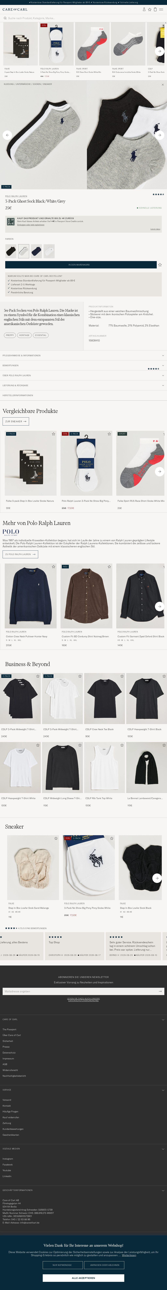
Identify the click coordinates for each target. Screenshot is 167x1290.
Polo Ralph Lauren (49, 69)
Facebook (8, 1164)
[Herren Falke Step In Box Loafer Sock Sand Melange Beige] (33, 867)
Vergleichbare (30, 411)
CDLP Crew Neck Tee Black (99, 729)
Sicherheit (8, 1041)
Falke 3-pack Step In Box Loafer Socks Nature (30, 500)
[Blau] (36, 251)
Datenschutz (9, 1052)
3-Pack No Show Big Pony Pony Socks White (54, 72)
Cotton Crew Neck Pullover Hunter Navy (26, 636)
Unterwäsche (23, 84)
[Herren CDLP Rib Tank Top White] (104, 767)
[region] (83, 946)
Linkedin (7, 1176)
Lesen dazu (155, 229)
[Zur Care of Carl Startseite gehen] (15, 9)
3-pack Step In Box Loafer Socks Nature (19, 72)
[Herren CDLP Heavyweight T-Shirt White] (20, 767)
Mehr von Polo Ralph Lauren (36, 523)
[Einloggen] (144, 9)
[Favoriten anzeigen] (149, 9)
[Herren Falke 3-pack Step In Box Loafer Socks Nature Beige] (20, 44)
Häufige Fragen (10, 1111)
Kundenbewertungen (13, 1129)
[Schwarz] (11, 251)
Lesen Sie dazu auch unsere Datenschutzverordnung (83, 1000)
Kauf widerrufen (11, 1117)
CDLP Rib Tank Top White (98, 798)
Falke (7, 69)
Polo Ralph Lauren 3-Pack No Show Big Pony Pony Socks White (85, 501)
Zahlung (7, 1123)
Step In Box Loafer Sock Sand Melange (28, 907)
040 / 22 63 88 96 (20, 1219)
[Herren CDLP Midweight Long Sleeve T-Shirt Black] (62, 767)
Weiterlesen (129, 1255)
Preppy (10, 335)
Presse (6, 1046)
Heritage (24, 335)
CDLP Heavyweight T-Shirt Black (144, 729)
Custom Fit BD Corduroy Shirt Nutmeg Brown (85, 636)
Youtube (7, 1170)
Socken (37, 84)
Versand (7, 1099)
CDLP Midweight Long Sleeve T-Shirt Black (62, 798)
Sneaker (47, 84)
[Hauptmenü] (161, 9)
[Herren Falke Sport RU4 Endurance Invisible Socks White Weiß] (128, 44)
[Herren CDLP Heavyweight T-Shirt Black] (146, 698)
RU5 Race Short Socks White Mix (88, 72)
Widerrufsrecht (10, 1070)
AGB (5, 1064)
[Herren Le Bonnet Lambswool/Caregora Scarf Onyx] (146, 767)
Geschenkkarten (11, 1134)
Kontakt (7, 1105)
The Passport (9, 1029)
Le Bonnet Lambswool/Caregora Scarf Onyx (144, 798)
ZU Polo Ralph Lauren (18, 554)
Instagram (8, 1158)
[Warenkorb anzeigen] (155, 9)
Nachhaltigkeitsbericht (14, 1075)
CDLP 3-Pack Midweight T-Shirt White (59, 729)
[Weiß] (49, 251)
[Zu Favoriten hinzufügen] (52, 434)
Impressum (8, 1058)
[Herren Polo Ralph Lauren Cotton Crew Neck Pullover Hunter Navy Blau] (31, 596)
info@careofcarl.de (29, 1222)
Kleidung (9, 84)
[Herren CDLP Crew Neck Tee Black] (104, 698)
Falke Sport (82, 69)
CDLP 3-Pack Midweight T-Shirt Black (17, 729)
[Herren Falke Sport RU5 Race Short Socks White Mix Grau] (92, 44)
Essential (40, 335)
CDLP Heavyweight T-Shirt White (18, 798)
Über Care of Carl (12, 1035)
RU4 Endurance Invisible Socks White (126, 72)
